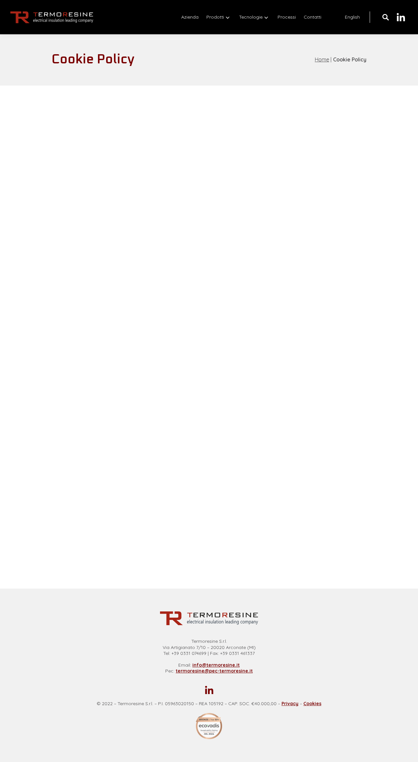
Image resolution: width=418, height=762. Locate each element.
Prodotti (215, 17)
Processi (287, 17)
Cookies (312, 703)
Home (322, 59)
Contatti (312, 17)
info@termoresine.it (216, 665)
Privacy (289, 703)
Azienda (190, 17)
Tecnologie (251, 17)
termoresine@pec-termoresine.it (214, 671)
